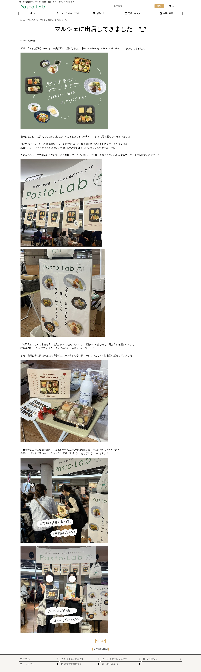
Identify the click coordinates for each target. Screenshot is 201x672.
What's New (101, 649)
